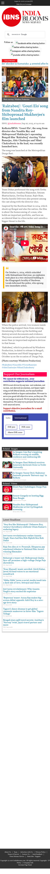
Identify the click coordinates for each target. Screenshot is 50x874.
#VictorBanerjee (29, 365)
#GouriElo (17, 365)
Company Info (28, 863)
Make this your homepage (23, 4)
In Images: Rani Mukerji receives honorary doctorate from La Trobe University (29, 465)
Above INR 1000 (15, 432)
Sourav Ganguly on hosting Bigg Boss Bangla (28, 497)
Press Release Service (17, 856)
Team (15, 852)
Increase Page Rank (25, 865)
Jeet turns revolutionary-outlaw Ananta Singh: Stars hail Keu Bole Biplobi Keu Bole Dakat (23, 538)
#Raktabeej (7, 365)
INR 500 (11, 427)
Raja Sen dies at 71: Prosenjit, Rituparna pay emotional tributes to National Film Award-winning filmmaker (24, 549)
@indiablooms (14, 123)
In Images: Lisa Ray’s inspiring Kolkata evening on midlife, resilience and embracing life (27, 455)
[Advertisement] (25, 740)
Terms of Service (13, 854)
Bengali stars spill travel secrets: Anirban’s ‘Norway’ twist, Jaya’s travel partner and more (23, 623)
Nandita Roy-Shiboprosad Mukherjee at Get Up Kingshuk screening (28, 507)
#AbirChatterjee (9, 367)
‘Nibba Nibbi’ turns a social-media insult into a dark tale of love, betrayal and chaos (24, 581)
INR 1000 (25, 427)
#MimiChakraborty (25, 367)
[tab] (8, 418)
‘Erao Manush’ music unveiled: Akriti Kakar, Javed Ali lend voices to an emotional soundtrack (24, 572)
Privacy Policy (41, 852)
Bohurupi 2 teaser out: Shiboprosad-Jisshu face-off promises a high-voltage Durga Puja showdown (24, 560)
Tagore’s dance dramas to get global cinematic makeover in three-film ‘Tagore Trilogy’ (23, 611)
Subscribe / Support (34, 856)
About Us (7, 852)
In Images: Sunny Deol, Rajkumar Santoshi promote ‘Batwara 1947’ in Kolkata (30, 475)
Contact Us (26, 854)
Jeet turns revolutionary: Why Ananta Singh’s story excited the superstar (21, 590)
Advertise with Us (26, 852)
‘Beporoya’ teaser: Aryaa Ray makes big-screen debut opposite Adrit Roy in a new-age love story (23, 600)
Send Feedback (37, 854)
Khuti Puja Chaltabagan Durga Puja (29, 486)
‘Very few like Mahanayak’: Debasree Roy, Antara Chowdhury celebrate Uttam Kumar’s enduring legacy (24, 527)
